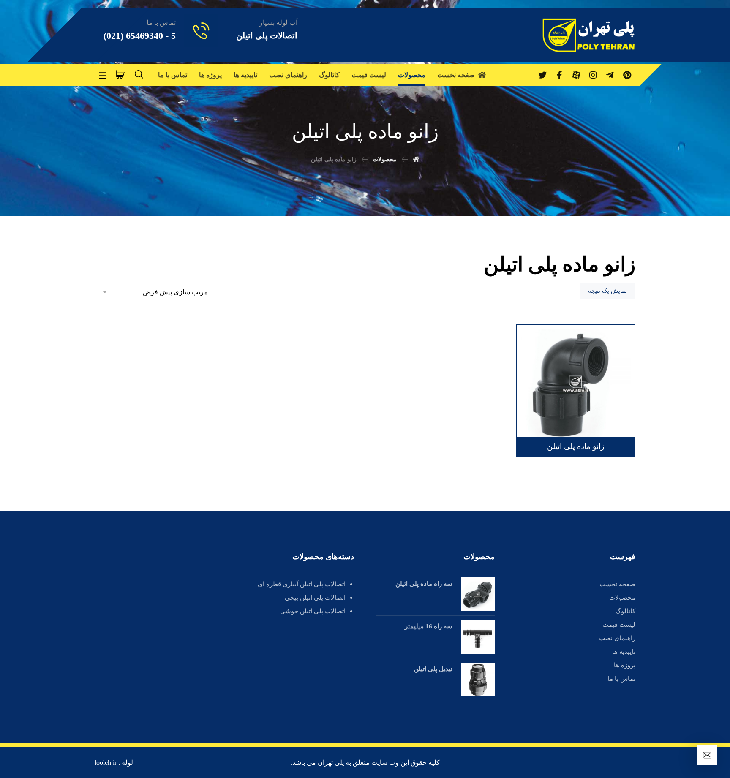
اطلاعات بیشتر (598, 351)
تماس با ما (621, 678)
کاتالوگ (625, 611)
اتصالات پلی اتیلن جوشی (313, 611)
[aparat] (576, 75)
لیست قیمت (618, 624)
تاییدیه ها (623, 651)
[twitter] (542, 75)
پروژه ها (624, 665)
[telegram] (610, 75)
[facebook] (559, 75)
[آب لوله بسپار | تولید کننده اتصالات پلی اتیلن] (588, 35)
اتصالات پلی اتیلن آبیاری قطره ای (302, 584)
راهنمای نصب (617, 638)
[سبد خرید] (120, 73)
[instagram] (593, 75)
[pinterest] (626, 75)
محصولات (622, 597)
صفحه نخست (617, 584)
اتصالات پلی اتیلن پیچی (315, 597)
